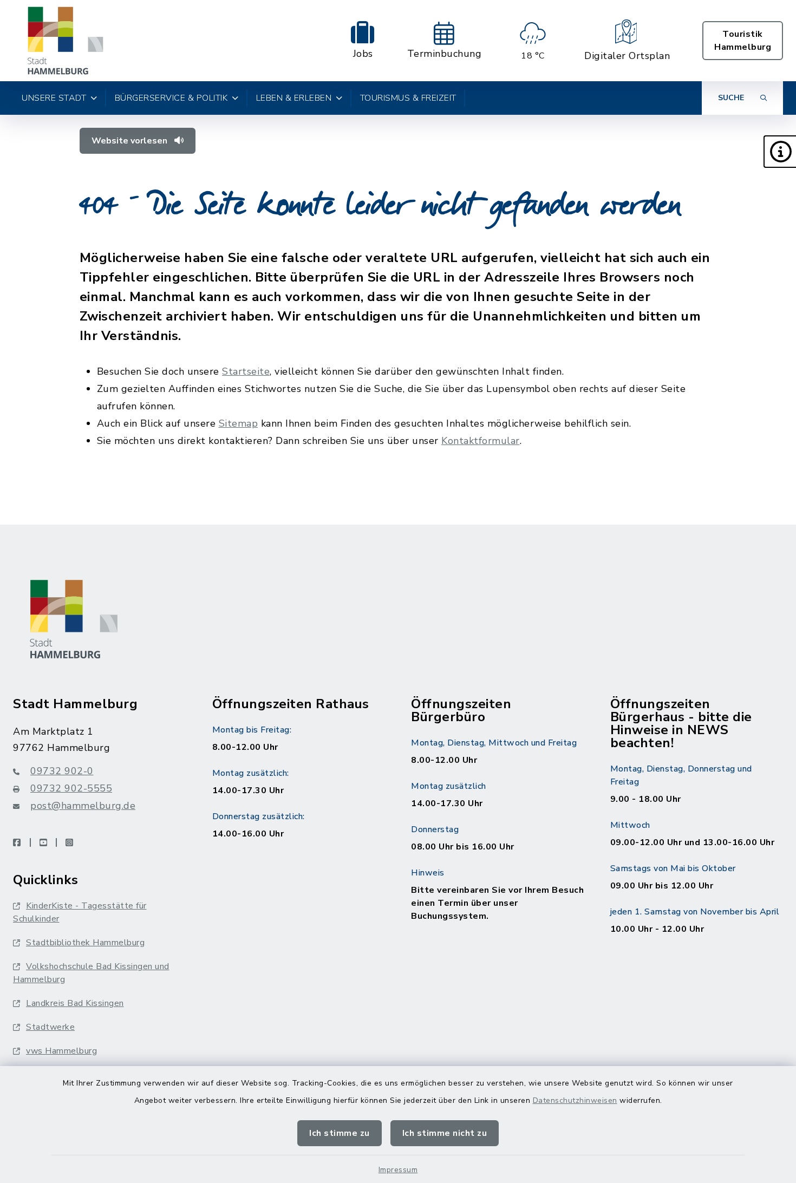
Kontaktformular (480, 440)
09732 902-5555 (71, 788)
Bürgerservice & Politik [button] (171, 98)
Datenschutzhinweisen (575, 1100)
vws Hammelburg (61, 1051)
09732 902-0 (62, 770)
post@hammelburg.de (82, 805)
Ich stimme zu (339, 1133)
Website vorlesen (130, 141)
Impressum (398, 1170)
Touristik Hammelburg (742, 40)
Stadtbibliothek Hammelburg (85, 943)
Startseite (246, 371)
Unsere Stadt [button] (54, 98)
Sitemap (238, 423)
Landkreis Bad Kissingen (75, 1003)
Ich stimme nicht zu (444, 1133)
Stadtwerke (50, 1027)
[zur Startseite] (65, 40)
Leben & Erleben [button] (294, 98)
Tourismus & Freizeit (408, 98)
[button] (780, 151)
